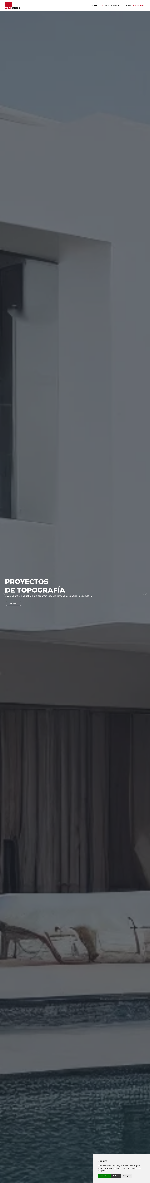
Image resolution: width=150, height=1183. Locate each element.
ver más (13, 603)
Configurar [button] (127, 1176)
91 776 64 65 (139, 5)
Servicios (96, 5)
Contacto (126, 5)
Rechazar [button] (116, 1176)
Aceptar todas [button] (104, 1176)
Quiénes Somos (111, 5)
